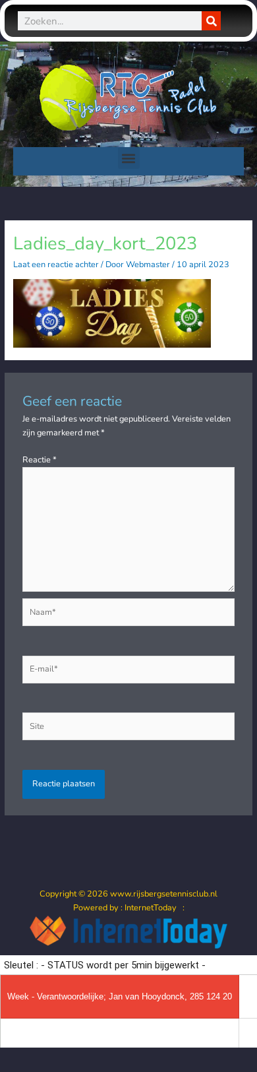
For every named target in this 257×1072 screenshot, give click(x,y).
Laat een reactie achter (56, 264)
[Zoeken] (211, 20)
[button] (129, 158)
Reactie (39, 460)
